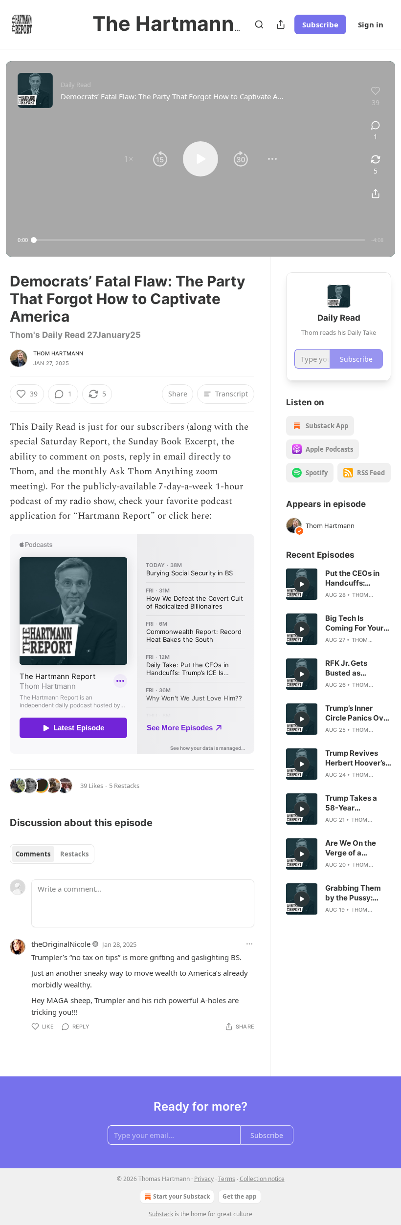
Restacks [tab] (74, 854)
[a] (302, 584)
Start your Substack (181, 1196)
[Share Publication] (280, 24)
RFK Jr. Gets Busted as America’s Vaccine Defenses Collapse (358, 668)
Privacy (204, 1179)
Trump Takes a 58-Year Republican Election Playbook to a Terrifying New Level (357, 803)
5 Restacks (124, 785)
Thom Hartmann (58, 353)
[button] (128, 159)
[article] (338, 584)
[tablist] (52, 854)
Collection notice (262, 1179)
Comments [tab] (33, 854)
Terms (226, 1179)
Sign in (370, 24)
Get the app (240, 1196)
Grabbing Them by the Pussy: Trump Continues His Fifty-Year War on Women (357, 893)
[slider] (199, 240)
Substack (161, 1214)
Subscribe (320, 24)
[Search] (259, 24)
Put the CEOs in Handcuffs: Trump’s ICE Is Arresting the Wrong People (352, 578)
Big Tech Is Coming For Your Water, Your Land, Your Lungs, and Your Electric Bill (356, 623)
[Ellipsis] (249, 944)
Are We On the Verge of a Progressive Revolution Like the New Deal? (352, 848)
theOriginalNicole (60, 944)
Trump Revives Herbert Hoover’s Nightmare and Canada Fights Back (355, 758)
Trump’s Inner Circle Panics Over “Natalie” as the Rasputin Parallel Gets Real (358, 713)
